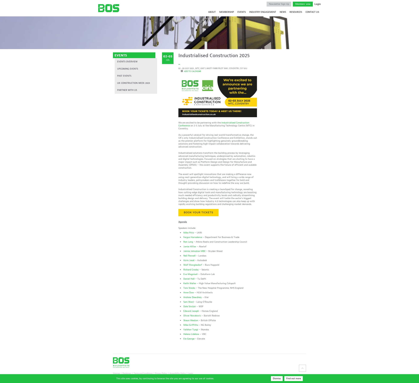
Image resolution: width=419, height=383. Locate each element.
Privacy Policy (161, 373)
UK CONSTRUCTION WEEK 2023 (133, 83)
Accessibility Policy (178, 373)
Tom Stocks (189, 288)
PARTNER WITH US (127, 90)
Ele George (188, 338)
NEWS (283, 12)
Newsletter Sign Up (279, 4)
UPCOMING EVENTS (127, 68)
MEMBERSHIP (226, 12)
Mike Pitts (188, 232)
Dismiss (277, 378)
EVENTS (241, 12)
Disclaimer (126, 373)
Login (317, 4)
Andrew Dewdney (192, 297)
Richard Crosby (191, 269)
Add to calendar (192, 71)
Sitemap (116, 373)
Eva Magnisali (190, 274)
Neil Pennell (189, 255)
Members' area (302, 4)
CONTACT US (312, 12)
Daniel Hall (189, 278)
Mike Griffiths (190, 325)
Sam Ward (188, 301)
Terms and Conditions (143, 373)
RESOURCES (296, 12)
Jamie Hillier (189, 246)
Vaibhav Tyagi (190, 329)
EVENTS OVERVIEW (127, 61)
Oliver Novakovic (192, 315)
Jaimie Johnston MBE (194, 251)
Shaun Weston (190, 320)
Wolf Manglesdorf (192, 264)
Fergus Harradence (192, 237)
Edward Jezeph (191, 311)
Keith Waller (189, 283)
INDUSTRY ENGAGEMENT (262, 12)
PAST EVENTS (124, 75)
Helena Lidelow (191, 334)
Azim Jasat (188, 260)
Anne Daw (188, 292)
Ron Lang (188, 241)
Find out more (293, 378)
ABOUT (212, 12)
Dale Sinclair (189, 306)
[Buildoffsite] (108, 8)
